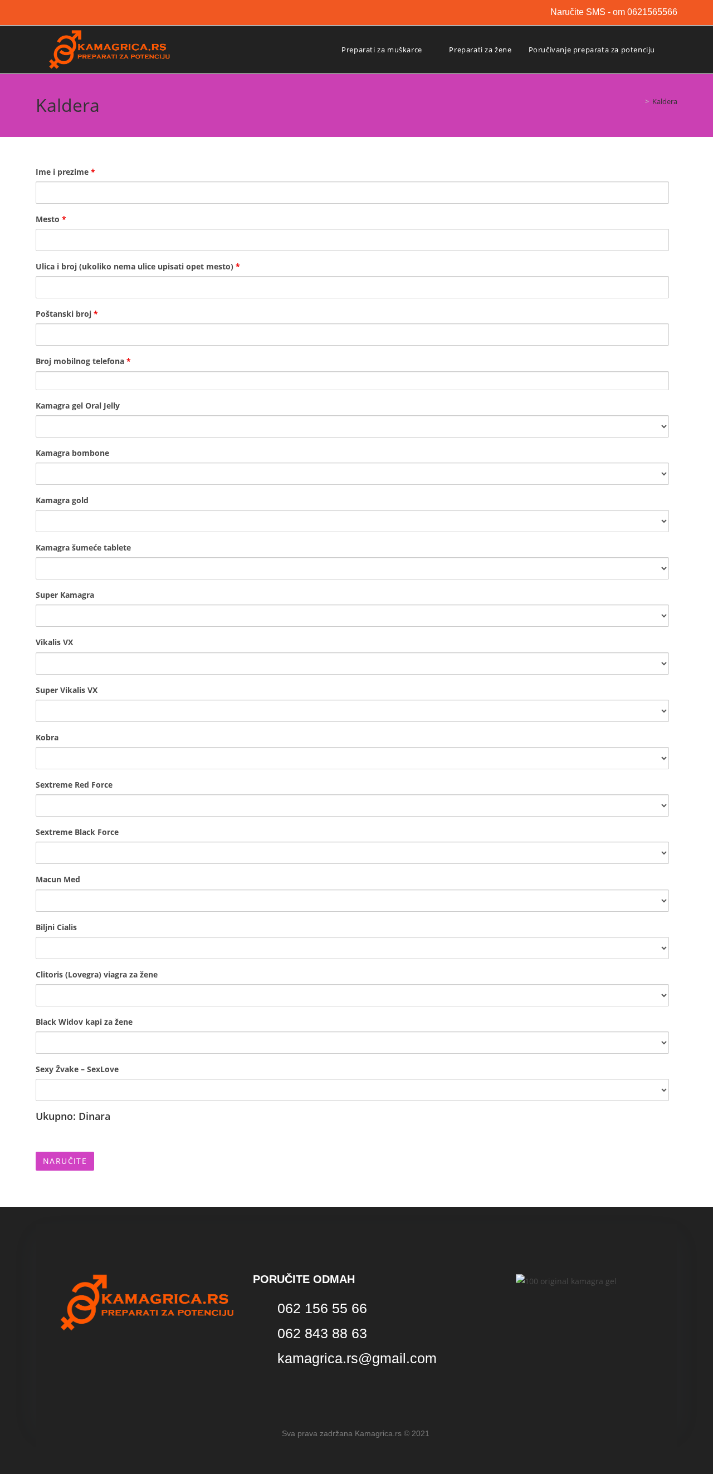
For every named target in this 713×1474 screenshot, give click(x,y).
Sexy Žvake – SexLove (77, 1069)
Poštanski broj (67, 313)
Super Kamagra (65, 594)
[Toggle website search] (674, 49)
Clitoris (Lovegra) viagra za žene (97, 974)
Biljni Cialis (56, 927)
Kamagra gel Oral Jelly (78, 405)
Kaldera (664, 101)
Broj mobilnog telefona (83, 361)
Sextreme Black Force (77, 832)
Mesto (51, 219)
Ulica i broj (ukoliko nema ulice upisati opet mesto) (138, 266)
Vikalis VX (54, 642)
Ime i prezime (65, 171)
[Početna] (639, 101)
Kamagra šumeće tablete (83, 547)
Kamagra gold (62, 500)
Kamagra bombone (72, 453)
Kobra (47, 737)
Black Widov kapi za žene (84, 1021)
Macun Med (58, 879)
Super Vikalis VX (66, 690)
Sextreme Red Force (74, 784)
